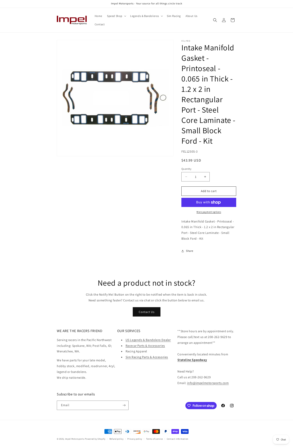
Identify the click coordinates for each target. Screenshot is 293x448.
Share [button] (189, 251)
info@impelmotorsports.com (208, 383)
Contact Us (146, 312)
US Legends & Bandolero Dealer (148, 340)
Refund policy (116, 438)
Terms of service (154, 438)
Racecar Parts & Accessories (145, 346)
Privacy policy (134, 438)
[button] (116, 16)
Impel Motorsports (75, 438)
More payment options (209, 211)
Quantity (186, 169)
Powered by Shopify (95, 438)
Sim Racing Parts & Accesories (147, 357)
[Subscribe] (124, 405)
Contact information (177, 438)
